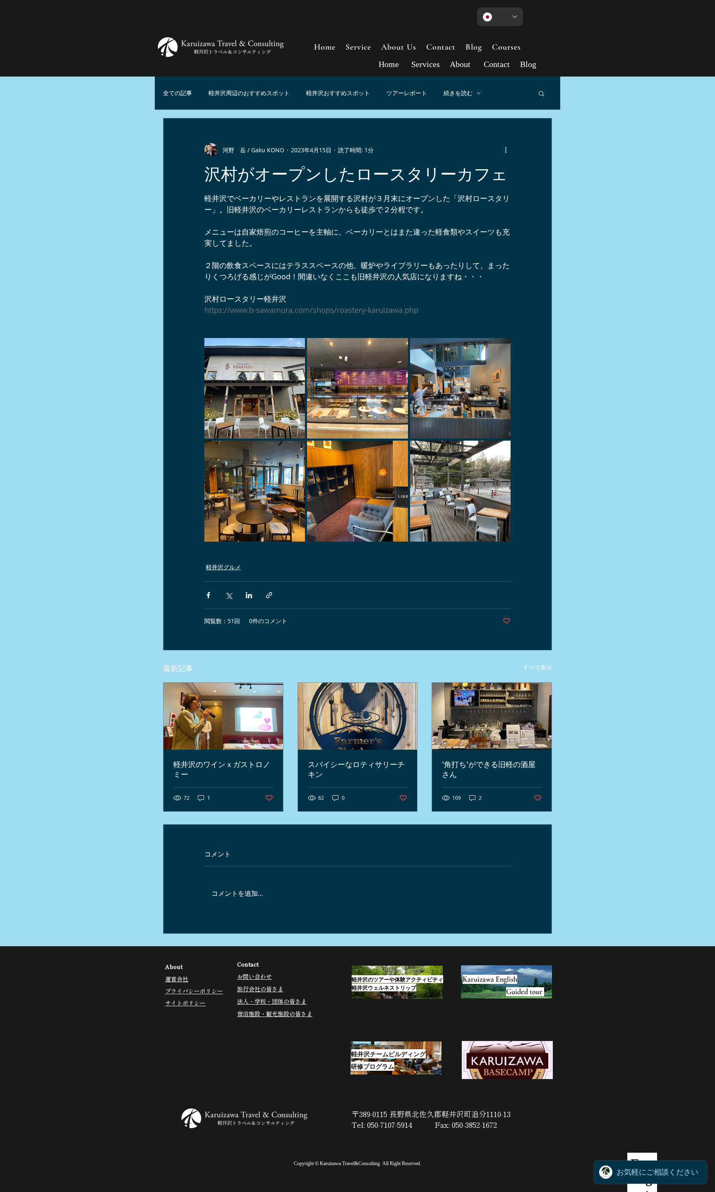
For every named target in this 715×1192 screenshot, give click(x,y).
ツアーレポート (406, 93)
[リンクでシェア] (269, 595)
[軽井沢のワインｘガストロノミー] (223, 716)
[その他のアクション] (506, 150)
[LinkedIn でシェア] (249, 595)
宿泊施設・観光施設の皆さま (274, 1014)
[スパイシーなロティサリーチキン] (357, 716)
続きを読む (458, 93)
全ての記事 (177, 93)
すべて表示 (537, 667)
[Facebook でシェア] (208, 595)
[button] (541, 93)
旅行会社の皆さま (260, 989)
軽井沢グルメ (223, 567)
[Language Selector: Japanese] (500, 16)
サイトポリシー (185, 1003)
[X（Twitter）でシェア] (229, 595)
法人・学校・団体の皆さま (272, 1001)
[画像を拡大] (254, 388)
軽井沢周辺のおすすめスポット (249, 93)
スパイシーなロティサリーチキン (356, 769)
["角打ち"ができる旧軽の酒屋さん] (492, 716)
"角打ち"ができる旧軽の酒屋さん (488, 769)
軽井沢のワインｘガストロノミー (221, 769)
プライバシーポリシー (194, 991)
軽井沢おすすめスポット (338, 93)
